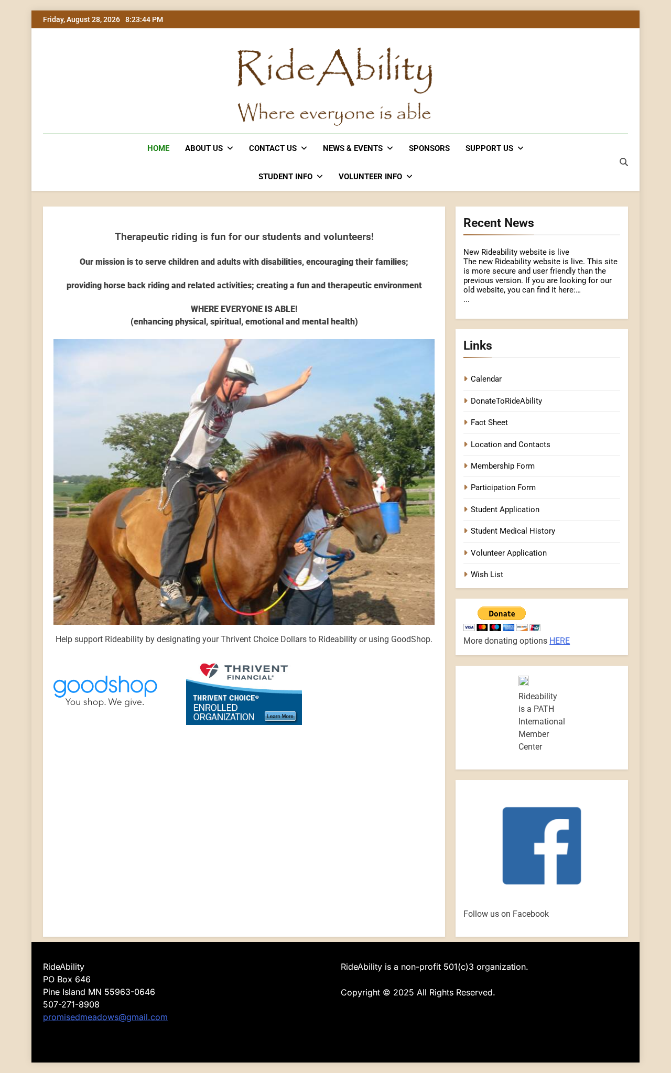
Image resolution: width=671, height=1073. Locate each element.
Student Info (285, 176)
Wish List (487, 574)
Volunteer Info (370, 176)
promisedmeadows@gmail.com (105, 1017)
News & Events (353, 148)
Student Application (505, 509)
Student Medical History (513, 531)
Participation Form (503, 487)
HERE (559, 641)
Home (158, 148)
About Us (204, 148)
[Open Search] (624, 162)
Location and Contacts (510, 444)
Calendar (486, 379)
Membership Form (503, 466)
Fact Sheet (489, 422)
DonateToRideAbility (506, 401)
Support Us (489, 148)
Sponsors (429, 148)
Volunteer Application (509, 553)
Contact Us (273, 148)
